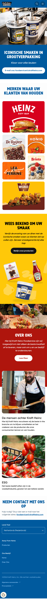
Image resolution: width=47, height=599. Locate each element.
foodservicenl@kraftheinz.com (30, 514)
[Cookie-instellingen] (3, 595)
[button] (36, 3)
